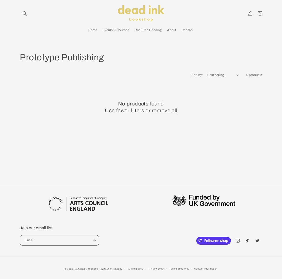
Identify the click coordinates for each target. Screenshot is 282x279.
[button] (25, 13)
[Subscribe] (94, 240)
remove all (164, 110)
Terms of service (179, 268)
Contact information (205, 268)
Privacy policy (156, 268)
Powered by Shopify (110, 269)
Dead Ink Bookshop (86, 269)
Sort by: (197, 75)
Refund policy (135, 268)
